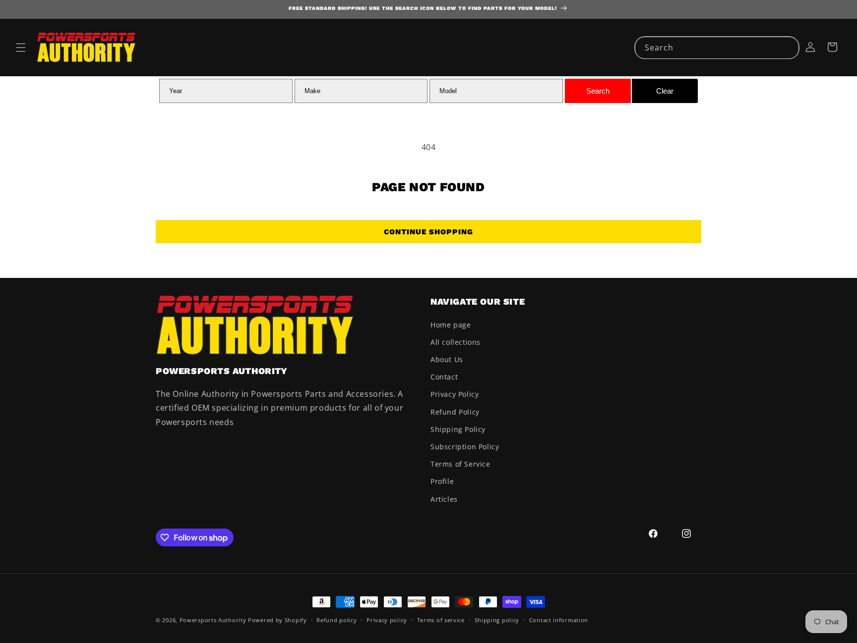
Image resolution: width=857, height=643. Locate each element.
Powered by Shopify (277, 620)
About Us (446, 359)
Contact (444, 376)
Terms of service (441, 620)
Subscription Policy (464, 446)
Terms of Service (460, 464)
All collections (455, 342)
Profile (442, 481)
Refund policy (336, 620)
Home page (450, 324)
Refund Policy (455, 412)
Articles (444, 499)
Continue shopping (428, 231)
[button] (21, 47)
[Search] (788, 47)
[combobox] (717, 48)
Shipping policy (497, 620)
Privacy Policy (454, 394)
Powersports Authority (213, 620)
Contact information (558, 620)
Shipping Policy (458, 429)
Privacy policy (387, 620)
